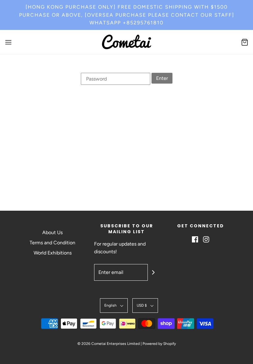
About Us (52, 232)
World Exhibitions (53, 253)
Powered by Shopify (159, 343)
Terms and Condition (52, 243)
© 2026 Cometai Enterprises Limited (108, 343)
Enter (162, 78)
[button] (114, 305)
